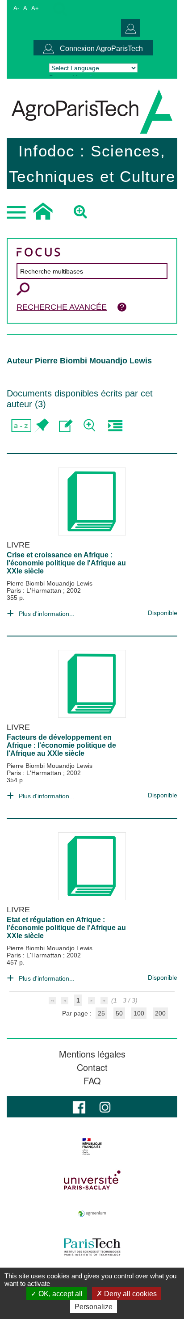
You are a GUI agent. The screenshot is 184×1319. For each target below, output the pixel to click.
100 (139, 1013)
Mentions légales (92, 1053)
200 (160, 1013)
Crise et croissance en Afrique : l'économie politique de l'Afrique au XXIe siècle (66, 563)
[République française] (92, 1146)
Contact (92, 1067)
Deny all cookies (129, 1294)
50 (119, 1013)
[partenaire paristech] (92, 1247)
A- (16, 8)
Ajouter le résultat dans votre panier (41, 426)
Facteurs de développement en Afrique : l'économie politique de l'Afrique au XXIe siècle (61, 745)
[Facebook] (79, 1106)
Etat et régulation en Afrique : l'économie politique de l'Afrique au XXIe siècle (66, 928)
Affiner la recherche (90, 426)
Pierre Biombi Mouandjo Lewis (49, 583)
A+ (35, 8)
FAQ (92, 1080)
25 (101, 1013)
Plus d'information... (47, 613)
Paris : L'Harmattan (35, 590)
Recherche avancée (62, 307)
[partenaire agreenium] (92, 1213)
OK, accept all (60, 1294)
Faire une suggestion (66, 426)
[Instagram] (105, 1106)
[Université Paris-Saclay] (92, 1180)
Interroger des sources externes (115, 426)
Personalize (94, 1307)
